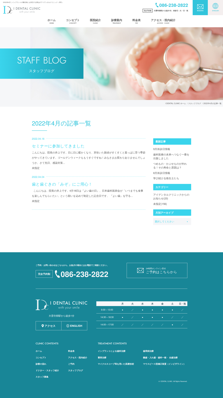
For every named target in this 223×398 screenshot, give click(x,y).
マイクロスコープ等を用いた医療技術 (116, 363)
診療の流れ (41, 363)
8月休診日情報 (161, 173)
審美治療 (102, 357)
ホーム (39, 350)
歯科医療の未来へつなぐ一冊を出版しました (171, 156)
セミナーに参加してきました (58, 145)
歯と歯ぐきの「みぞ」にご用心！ (62, 184)
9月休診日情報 (161, 149)
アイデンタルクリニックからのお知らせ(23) (171, 196)
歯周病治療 (148, 350)
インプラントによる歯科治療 (111, 350)
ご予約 (71, 363)
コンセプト (41, 357)
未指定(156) (160, 204)
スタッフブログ (75, 370)
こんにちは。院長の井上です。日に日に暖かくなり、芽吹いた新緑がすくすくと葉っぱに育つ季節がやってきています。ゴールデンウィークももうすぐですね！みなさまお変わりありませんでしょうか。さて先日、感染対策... (88, 157)
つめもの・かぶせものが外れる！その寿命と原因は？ (170, 165)
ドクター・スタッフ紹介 (47, 370)
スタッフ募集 (42, 376)
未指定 (36, 168)
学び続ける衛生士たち (166, 178)
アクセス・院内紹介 (77, 357)
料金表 (71, 350)
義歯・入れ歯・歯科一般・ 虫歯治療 (160, 357)
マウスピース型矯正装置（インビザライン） (164, 363)
